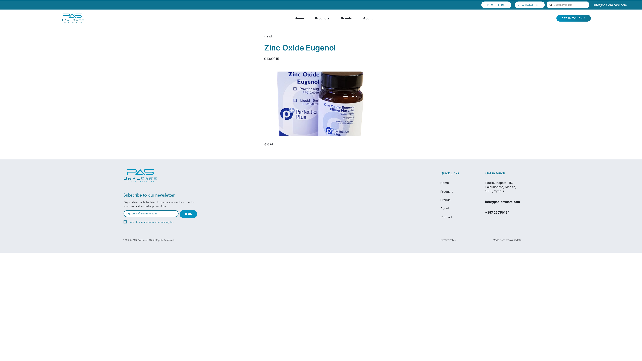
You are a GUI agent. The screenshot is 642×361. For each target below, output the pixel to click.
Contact (446, 217)
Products (446, 191)
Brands (445, 200)
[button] (275, 36)
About (445, 208)
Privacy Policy (448, 239)
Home (444, 183)
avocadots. (515, 239)
